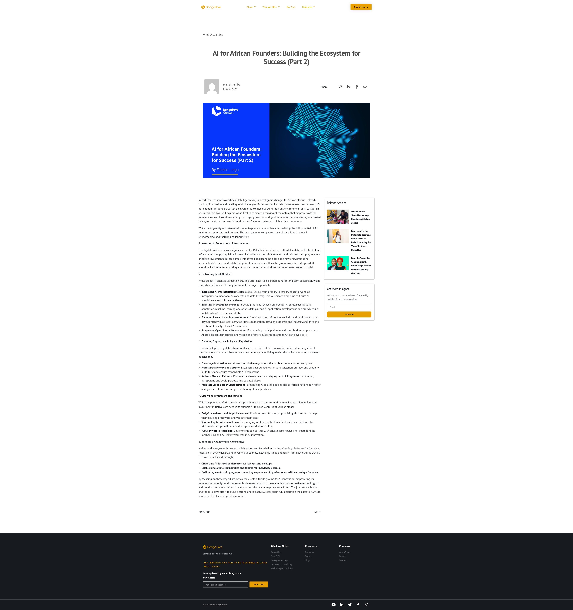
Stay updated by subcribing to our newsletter (222, 575)
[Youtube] (333, 605)
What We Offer (269, 7)
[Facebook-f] (358, 605)
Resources (307, 7)
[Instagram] (366, 605)
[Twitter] (350, 605)
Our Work (290, 7)
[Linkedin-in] (341, 605)
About (250, 7)
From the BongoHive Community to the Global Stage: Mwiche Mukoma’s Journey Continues (361, 266)
